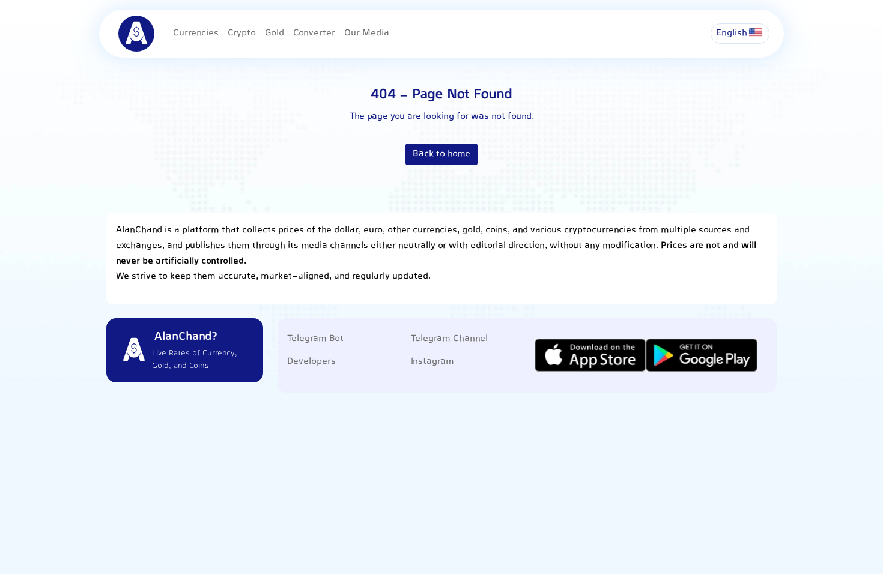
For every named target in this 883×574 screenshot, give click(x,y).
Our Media (366, 33)
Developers (311, 361)
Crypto (242, 33)
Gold (274, 33)
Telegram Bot (315, 338)
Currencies (196, 33)
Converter (314, 33)
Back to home (441, 154)
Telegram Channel (449, 338)
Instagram (432, 361)
